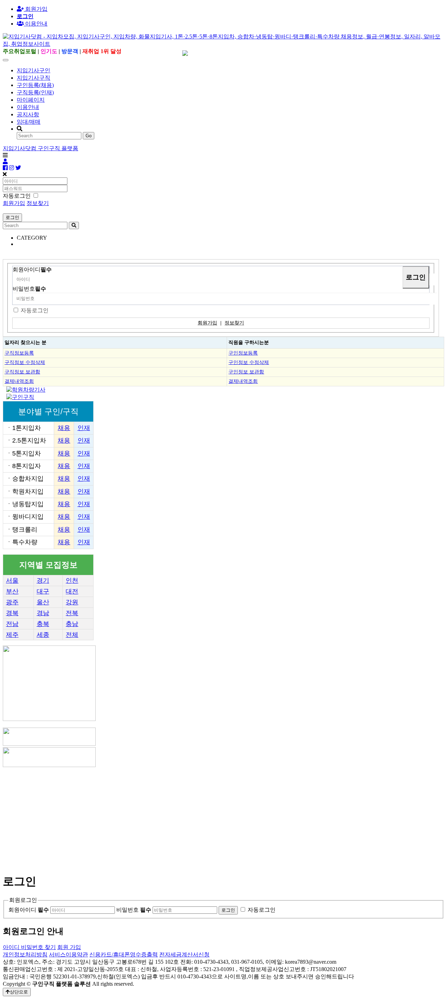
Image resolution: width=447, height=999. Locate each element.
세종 (43, 634)
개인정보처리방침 (25, 954)
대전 (72, 591)
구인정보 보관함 (246, 371)
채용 (64, 427)
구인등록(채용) (35, 85)
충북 (43, 623)
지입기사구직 (33, 78)
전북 (72, 613)
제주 (12, 634)
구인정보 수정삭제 (248, 362)
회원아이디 (32, 269)
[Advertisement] (212, 817)
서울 (12, 580)
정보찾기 (38, 203)
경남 (43, 613)
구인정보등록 (243, 353)
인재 (84, 427)
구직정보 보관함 (22, 371)
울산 (43, 602)
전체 (72, 634)
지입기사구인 (33, 70)
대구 (43, 591)
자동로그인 (35, 310)
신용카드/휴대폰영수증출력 (123, 954)
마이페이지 (31, 100)
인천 (72, 580)
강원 (72, 602)
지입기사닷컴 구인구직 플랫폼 (40, 148)
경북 (12, 613)
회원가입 (35, 9)
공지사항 (28, 114)
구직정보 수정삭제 (25, 362)
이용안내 (28, 107)
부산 (12, 591)
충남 (72, 623)
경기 (43, 580)
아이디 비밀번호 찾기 (29, 947)
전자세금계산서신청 (184, 954)
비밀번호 (29, 289)
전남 (12, 623)
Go (88, 135)
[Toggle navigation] (5, 60)
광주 (12, 602)
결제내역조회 (19, 381)
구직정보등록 (19, 353)
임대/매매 (29, 122)
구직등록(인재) (35, 92)
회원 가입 (69, 947)
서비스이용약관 (68, 954)
